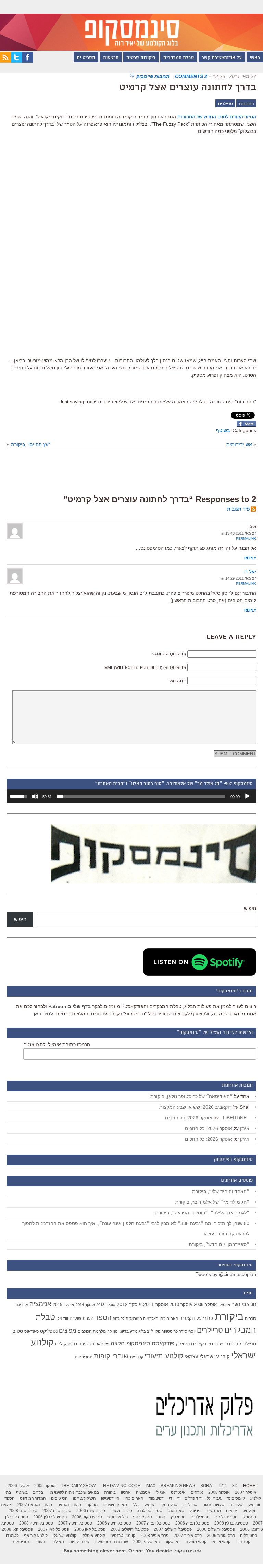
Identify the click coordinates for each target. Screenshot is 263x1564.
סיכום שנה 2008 (23, 1510)
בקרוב (38, 1492)
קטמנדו (12, 1535)
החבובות (246, 103)
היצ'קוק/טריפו (84, 1498)
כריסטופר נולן (166, 1331)
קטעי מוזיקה (196, 1541)
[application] (131, 796)
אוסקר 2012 (129, 1304)
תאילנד (57, 1541)
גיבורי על (205, 1318)
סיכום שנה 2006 (90, 1510)
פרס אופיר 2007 (188, 1535)
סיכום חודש (229, 1344)
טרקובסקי (169, 1504)
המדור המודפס (33, 1498)
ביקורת (229, 1316)
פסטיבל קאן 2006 (89, 1529)
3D (253, 1304)
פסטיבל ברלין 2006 (50, 1517)
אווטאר (224, 1304)
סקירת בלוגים (226, 1517)
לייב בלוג (146, 1331)
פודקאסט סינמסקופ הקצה (142, 1343)
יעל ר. (249, 571)
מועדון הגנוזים (69, 1504)
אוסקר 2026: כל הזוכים (188, 1117)
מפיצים (67, 1330)
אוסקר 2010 (181, 1304)
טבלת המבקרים (178, 58)
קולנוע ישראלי (64, 1535)
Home (249, 1485)
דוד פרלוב (193, 1498)
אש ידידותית (239, 444)
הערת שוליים (81, 1318)
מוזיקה (112, 1331)
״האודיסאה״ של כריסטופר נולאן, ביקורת (191, 1096)
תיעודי (41, 1541)
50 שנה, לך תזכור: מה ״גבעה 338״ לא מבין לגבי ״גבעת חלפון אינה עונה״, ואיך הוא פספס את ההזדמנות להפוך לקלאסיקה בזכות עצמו (135, 1228)
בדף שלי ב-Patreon (69, 1006)
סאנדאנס (31, 1331)
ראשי (255, 58)
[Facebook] (27, 61)
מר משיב (213, 1510)
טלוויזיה (235, 1504)
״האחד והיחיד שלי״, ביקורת (220, 1191)
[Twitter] (16, 61)
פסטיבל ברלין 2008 (231, 1523)
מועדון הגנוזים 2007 (34, 1504)
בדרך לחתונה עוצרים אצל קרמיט (187, 88)
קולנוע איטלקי (93, 1535)
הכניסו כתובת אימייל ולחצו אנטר (57, 1044)
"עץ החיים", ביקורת (30, 444)
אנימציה (40, 1304)
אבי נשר (240, 1304)
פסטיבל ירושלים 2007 (173, 1529)
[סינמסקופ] (131, 25)
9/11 (223, 1485)
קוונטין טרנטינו (122, 1535)
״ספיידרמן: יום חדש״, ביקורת (219, 1244)
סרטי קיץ (183, 1344)
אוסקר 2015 (63, 1304)
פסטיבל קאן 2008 (17, 1529)
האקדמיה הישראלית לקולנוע (135, 1318)
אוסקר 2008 (219, 1492)
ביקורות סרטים (140, 58)
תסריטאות (83, 1357)
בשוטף (223, 430)
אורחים (197, 1492)
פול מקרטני (142, 1517)
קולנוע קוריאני (36, 1535)
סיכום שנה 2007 (56, 1510)
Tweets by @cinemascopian (226, 1274)
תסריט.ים (86, 58)
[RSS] (5, 61)
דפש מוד (156, 1498)
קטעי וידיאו (221, 1541)
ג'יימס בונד (236, 1498)
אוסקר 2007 (245, 1492)
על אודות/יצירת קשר (222, 58)
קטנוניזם (136, 1357)
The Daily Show (78, 1485)
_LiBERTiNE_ (234, 1117)
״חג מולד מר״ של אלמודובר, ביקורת (212, 1202)
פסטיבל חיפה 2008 (36, 1523)
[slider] (141, 796)
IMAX (150, 1485)
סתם (161, 1517)
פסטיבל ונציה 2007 (153, 1523)
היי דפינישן (110, 1498)
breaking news (178, 1485)
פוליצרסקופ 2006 (87, 1517)
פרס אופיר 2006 (221, 1535)
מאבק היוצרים (115, 1504)
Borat (207, 1485)
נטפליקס (49, 1331)
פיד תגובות (238, 509)
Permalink (246, 538)
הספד (103, 1317)
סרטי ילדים (200, 1517)
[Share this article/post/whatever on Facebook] (246, 425)
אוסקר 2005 (45, 1485)
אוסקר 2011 (155, 1304)
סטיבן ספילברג (149, 1510)
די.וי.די (174, 1498)
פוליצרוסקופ (117, 1517)
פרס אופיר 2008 (154, 1535)
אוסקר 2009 (205, 1304)
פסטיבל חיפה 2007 (75, 1523)
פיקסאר (102, 1344)
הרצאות (110, 58)
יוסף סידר (187, 1331)
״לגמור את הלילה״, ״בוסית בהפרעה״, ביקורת (202, 1212)
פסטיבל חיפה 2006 (114, 1523)
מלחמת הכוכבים (92, 1331)
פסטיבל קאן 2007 (53, 1529)
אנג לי (160, 1492)
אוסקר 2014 (85, 1305)
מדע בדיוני (128, 1331)
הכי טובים (59, 1498)
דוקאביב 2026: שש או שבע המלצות (195, 1107)
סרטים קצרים (204, 1343)
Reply (250, 558)
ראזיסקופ (172, 1541)
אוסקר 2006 (18, 1485)
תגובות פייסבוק (153, 76)
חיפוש (250, 908)
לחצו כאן (43, 1013)
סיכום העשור (121, 1510)
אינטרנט (178, 1492)
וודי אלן (62, 1318)
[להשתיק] (35, 796)
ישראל (150, 1504)
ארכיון (126, 1492)
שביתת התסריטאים (111, 1541)
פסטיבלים (84, 1343)
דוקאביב (187, 1318)
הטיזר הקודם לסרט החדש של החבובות (216, 116)
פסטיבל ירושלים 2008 (130, 1529)
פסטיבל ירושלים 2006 (216, 1529)
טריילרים (225, 103)
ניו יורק (195, 1510)
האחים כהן (169, 1318)
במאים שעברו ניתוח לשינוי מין (73, 1492)
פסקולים (64, 1343)
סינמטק (249, 1517)
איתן (244, 1128)
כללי (135, 1504)
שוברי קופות (111, 1356)
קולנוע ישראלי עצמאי (207, 1356)
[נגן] (247, 796)
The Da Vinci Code (120, 1485)
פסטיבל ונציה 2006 (192, 1523)
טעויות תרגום (213, 1504)
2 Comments (191, 76)
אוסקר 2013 (105, 1305)
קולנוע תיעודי (164, 1356)
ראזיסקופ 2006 (146, 1541)
